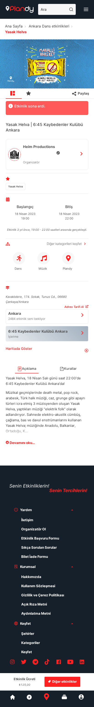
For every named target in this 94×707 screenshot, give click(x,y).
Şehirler (27, 633)
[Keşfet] (29, 698)
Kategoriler (30, 643)
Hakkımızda (31, 577)
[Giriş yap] (81, 698)
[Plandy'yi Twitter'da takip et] (24, 662)
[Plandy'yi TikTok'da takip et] (47, 662)
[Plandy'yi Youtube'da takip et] (70, 662)
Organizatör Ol (33, 529)
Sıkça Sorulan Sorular (39, 547)
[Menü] (86, 9)
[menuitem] (14, 94)
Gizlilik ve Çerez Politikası (42, 595)
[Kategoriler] (64, 698)
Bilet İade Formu (34, 556)
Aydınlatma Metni (36, 613)
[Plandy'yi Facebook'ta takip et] (59, 662)
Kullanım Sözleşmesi (38, 586)
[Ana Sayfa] (46, 698)
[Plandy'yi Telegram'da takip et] (35, 662)
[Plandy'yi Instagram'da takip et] (12, 662)
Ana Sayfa (14, 26)
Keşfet (26, 652)
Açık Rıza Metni (34, 604)
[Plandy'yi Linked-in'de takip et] (82, 662)
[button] (47, 350)
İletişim (27, 520)
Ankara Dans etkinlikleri (49, 26)
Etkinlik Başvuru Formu (40, 538)
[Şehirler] (12, 698)
